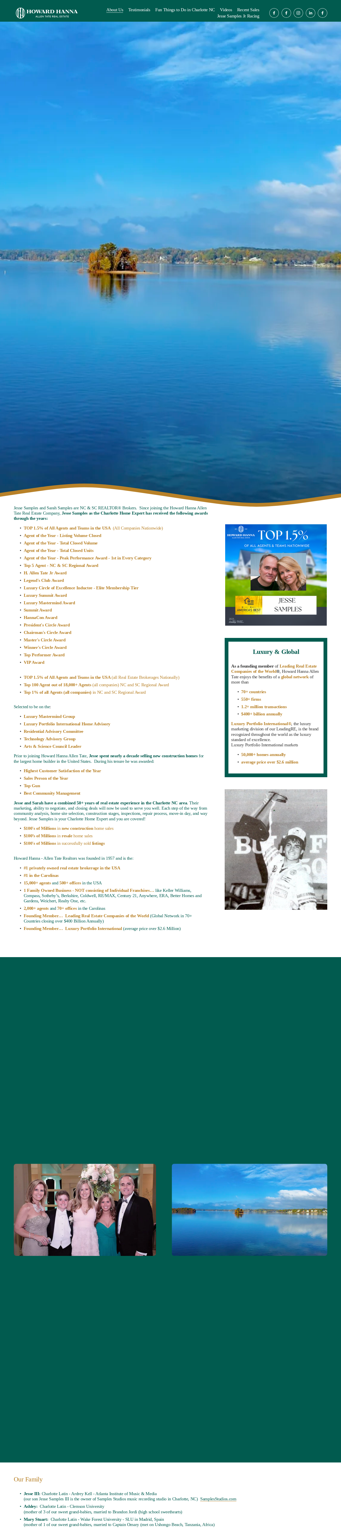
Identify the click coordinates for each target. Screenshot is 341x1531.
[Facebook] (274, 13)
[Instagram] (298, 13)
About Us (114, 9)
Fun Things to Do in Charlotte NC (185, 9)
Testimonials (139, 9)
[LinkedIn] (310, 13)
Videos (226, 9)
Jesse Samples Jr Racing (238, 15)
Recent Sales (248, 9)
